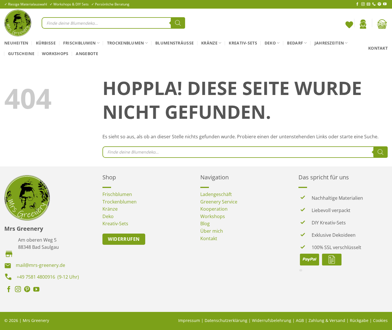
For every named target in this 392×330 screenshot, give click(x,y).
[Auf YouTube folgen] (385, 4)
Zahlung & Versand (326, 320)
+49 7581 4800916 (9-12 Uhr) (48, 277)
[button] (363, 24)
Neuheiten (16, 43)
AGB (300, 320)
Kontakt (378, 48)
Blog (205, 223)
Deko (270, 43)
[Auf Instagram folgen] (363, 4)
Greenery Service (218, 202)
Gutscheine (21, 53)
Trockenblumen (125, 43)
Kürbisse (46, 43)
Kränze (209, 43)
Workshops (55, 53)
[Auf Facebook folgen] (357, 4)
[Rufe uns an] (374, 4)
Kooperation (214, 209)
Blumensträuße (174, 43)
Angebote (87, 53)
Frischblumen (79, 43)
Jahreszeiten (329, 43)
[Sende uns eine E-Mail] (368, 4)
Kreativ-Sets (243, 43)
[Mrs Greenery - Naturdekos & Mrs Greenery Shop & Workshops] (18, 23)
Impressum (189, 320)
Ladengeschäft (216, 194)
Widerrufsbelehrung (271, 320)
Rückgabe (359, 320)
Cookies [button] (380, 320)
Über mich (211, 231)
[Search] (178, 23)
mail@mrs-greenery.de (40, 265)
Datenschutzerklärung (226, 320)
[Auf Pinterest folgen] (379, 4)
